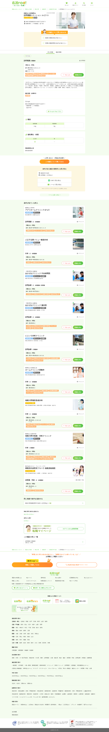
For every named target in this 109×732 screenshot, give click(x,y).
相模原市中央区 (53, 9)
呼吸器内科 (33, 691)
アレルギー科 (37, 697)
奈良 (32, 633)
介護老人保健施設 (17, 668)
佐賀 (24, 642)
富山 (26, 624)
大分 (36, 642)
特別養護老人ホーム (82, 665)
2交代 (13, 683)
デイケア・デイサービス (40, 668)
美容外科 (14, 691)
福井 (33, 624)
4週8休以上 (24, 704)
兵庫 (24, 633)
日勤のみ (23, 683)
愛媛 (24, 639)
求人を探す (58, 577)
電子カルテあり (88, 704)
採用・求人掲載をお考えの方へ (43, 588)
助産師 (31, 650)
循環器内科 (48, 691)
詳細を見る (78, 75)
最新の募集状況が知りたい (53, 38)
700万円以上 (50, 676)
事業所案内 (15, 715)
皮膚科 (64, 694)
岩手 (31, 621)
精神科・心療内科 (79, 694)
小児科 (41, 694)
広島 (17, 636)
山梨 (37, 624)
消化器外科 (15, 694)
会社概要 (14, 711)
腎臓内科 (60, 691)
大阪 (17, 633)
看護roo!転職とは (17, 577)
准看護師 (20, 650)
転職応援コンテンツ (46, 580)
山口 (32, 636)
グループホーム (52, 668)
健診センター (75, 668)
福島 (46, 621)
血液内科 (54, 691)
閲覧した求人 (15, 580)
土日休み (31, 704)
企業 (90, 668)
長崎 (28, 642)
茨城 (33, 627)
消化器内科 (40, 691)
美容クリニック (59, 665)
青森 (27, 621)
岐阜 (21, 630)
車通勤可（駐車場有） (51, 704)
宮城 (34, 621)
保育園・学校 (70, 657)
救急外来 (31, 657)
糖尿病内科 (68, 691)
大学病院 (20, 665)
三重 (28, 630)
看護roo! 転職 (28, 9)
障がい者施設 (67, 668)
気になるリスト (88, 577)
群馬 (41, 627)
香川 (21, 639)
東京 (17, 627)
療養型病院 (35, 665)
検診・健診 (62, 657)
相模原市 (44, 9)
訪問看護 (46, 657)
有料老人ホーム (27, 668)
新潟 (22, 624)
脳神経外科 (22, 694)
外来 (17, 657)
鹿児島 (44, 642)
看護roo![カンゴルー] (17, 9)
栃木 (37, 627)
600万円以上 (41, 676)
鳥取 (24, 636)
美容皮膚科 (21, 691)
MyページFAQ (73, 580)
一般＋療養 (28, 665)
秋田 (38, 621)
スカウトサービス (31, 580)
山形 (42, 621)
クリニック (50, 665)
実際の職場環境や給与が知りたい (55, 43)
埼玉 (26, 627)
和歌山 (37, 633)
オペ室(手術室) (24, 657)
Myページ (29, 577)
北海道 (22, 621)
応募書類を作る (74, 577)
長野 (41, 624)
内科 (27, 691)
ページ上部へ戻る (54, 195)
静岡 (24, 630)
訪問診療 (78, 657)
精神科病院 (43, 665)
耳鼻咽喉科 (58, 694)
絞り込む (28, 56)
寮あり (60, 704)
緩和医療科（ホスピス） (48, 697)
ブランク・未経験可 (76, 704)
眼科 (52, 694)
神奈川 (21, 627)
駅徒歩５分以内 (39, 704)
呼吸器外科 (79, 691)
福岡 (20, 642)
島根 (28, 636)
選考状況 (43, 577)
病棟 (13, 657)
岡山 (21, 636)
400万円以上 (24, 676)
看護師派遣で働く (60, 580)
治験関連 (89, 657)
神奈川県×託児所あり (29, 514)
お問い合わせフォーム (22, 588)
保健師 (26, 650)
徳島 (17, 639)
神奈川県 (37, 9)
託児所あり (26, 520)
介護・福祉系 (54, 657)
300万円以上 (15, 676)
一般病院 (14, 665)
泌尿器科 (69, 694)
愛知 (17, 630)
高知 (28, 639)
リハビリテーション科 (25, 697)
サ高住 (60, 668)
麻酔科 (93, 694)
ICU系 (37, 657)
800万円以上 (59, 676)
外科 (73, 691)
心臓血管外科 (87, 691)
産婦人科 (47, 694)
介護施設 (73, 665)
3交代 (18, 683)
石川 (29, 624)
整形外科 (29, 694)
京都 (21, 633)
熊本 (32, 642)
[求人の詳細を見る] (54, 220)
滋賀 (28, 633)
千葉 (29, 627)
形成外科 (35, 694)
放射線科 (87, 694)
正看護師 (14, 650)
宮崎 (40, 642)
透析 (41, 657)
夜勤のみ (29, 683)
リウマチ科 (15, 697)
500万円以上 (33, 676)
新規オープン (15, 704)
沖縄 (49, 642)
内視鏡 (83, 657)
